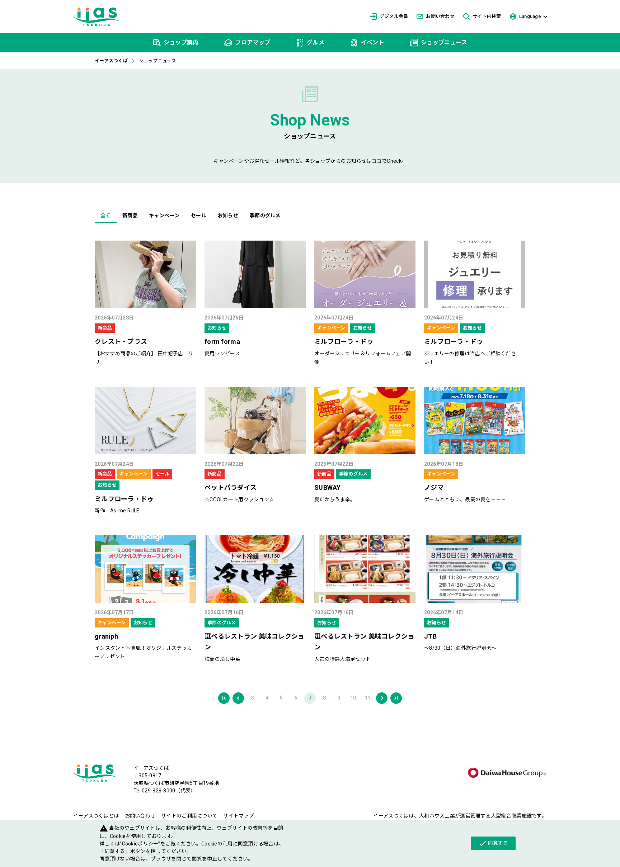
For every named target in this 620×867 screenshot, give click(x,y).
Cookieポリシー (140, 844)
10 (353, 698)
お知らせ (228, 215)
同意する (493, 843)
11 (368, 698)
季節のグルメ (265, 215)
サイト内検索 (487, 16)
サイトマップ (238, 816)
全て (105, 215)
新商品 (130, 215)
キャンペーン (164, 215)
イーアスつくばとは (96, 816)
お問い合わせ (440, 16)
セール (198, 215)
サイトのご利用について (189, 816)
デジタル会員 (394, 16)
